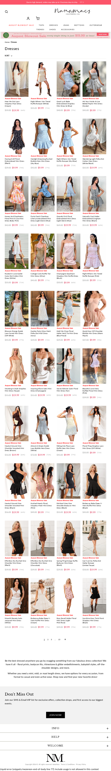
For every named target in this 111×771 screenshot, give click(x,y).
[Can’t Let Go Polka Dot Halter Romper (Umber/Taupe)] (94, 538)
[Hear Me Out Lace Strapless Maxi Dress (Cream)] (16, 79)
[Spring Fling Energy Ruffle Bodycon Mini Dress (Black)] (68, 538)
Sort (7, 56)
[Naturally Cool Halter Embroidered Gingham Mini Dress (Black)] (94, 194)
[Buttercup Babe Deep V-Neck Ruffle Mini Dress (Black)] (94, 481)
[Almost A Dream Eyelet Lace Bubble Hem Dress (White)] (42, 423)
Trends (40, 29)
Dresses (53, 25)
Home (7, 42)
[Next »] (65, 639)
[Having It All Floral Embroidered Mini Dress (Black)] (16, 136)
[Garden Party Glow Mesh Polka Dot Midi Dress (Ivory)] (42, 308)
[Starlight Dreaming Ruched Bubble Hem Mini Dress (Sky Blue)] (42, 136)
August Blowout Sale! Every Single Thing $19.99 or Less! (52, 2)
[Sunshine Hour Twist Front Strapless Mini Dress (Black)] (94, 595)
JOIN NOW (55, 715)
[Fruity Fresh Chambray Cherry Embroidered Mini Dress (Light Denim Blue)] (42, 194)
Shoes (52, 29)
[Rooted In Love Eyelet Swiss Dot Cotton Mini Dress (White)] (16, 251)
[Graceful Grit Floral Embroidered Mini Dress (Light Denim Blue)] (68, 194)
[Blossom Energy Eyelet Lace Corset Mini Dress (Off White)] (16, 308)
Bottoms (79, 25)
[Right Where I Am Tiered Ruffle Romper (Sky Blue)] (68, 136)
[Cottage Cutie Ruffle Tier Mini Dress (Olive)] (42, 251)
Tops (41, 25)
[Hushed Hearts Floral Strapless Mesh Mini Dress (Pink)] (42, 481)
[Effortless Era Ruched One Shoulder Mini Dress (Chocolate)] (42, 538)
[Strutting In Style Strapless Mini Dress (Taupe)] (16, 366)
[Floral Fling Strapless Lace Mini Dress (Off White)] (94, 423)
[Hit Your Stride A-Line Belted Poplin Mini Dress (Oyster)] (94, 79)
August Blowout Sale (21, 25)
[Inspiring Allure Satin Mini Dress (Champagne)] (42, 366)
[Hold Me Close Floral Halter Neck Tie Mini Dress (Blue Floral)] (68, 308)
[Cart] (36, 18)
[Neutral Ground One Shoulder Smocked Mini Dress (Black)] (16, 481)
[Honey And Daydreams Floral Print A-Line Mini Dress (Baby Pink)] (16, 194)
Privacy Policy (81, 764)
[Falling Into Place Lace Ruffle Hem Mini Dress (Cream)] (68, 423)
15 (59, 639)
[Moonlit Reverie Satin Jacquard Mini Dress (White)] (16, 595)
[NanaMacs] (72, 12)
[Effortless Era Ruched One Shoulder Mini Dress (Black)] (16, 538)
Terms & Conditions (68, 764)
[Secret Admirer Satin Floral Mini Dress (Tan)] (68, 366)
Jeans (66, 25)
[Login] (29, 18)
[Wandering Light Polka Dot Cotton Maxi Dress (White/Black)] (94, 136)
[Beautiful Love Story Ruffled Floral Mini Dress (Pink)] (94, 366)
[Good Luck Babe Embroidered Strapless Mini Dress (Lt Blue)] (68, 79)
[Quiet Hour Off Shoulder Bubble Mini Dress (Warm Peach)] (94, 308)
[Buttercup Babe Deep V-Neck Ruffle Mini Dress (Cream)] (42, 595)
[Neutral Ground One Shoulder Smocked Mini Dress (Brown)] (16, 423)
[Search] (6, 11)
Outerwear (96, 25)
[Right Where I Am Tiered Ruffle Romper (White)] (42, 79)
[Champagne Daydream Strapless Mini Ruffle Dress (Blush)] (68, 251)
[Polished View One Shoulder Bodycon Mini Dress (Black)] (68, 481)
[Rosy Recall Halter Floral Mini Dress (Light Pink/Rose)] (68, 595)
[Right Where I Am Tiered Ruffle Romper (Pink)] (94, 251)
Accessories (68, 29)
